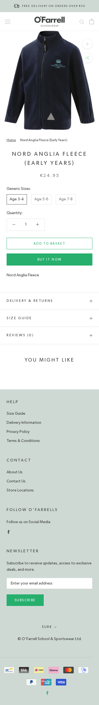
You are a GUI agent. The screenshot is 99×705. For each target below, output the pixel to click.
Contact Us (16, 481)
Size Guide (19, 318)
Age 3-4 (17, 199)
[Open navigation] (7, 21)
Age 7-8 (66, 199)
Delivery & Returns (30, 301)
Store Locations (20, 490)
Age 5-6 (41, 199)
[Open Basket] (91, 21)
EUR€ (47, 627)
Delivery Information (24, 423)
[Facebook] (8, 531)
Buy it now (49, 259)
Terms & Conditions (23, 441)
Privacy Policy (18, 432)
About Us (15, 472)
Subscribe (25, 600)
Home (11, 140)
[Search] (81, 21)
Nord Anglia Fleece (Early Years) (43, 140)
